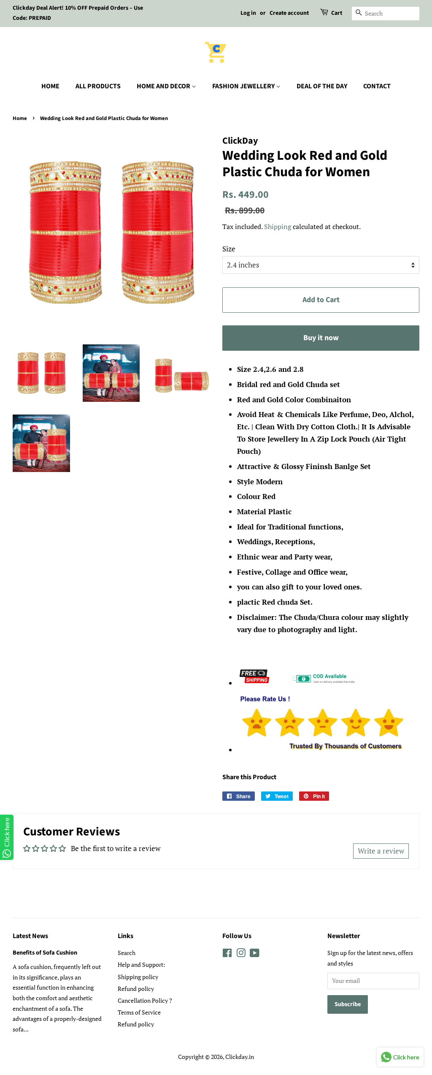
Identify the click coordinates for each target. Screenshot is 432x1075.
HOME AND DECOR (164, 86)
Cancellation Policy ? (145, 1000)
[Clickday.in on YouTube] (254, 954)
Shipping (277, 226)
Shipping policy (138, 977)
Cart (336, 13)
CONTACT (377, 86)
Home (20, 118)
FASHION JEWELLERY (244, 86)
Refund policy (136, 989)
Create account (289, 13)
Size (228, 249)
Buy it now (321, 338)
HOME (50, 86)
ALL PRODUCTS (98, 86)
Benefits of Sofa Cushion (45, 952)
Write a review (381, 851)
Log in (248, 13)
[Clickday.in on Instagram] (241, 954)
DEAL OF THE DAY (322, 86)
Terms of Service (139, 1012)
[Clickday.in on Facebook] (227, 954)
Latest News (30, 936)
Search (126, 953)
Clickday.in (239, 1057)
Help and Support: (141, 964)
